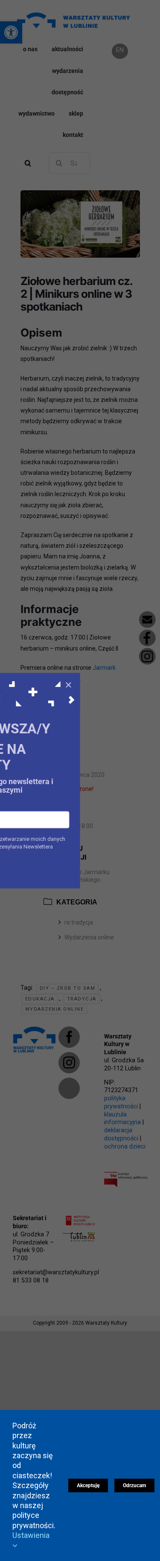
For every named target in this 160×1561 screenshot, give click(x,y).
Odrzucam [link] (134, 1485)
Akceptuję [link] (88, 1485)
